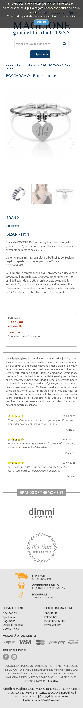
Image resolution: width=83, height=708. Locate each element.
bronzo (32, 65)
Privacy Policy (52, 624)
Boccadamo (13, 225)
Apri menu (41, 54)
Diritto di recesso (13, 624)
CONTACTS (10, 613)
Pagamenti (9, 621)
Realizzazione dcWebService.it (41, 700)
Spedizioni (9, 617)
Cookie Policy (11, 628)
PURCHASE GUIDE (55, 621)
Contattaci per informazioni (24, 336)
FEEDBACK (51, 617)
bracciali (21, 65)
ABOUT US (50, 613)
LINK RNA (52, 681)
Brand (12, 217)
